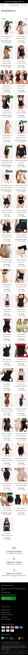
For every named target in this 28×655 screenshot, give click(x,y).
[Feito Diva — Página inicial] (14, 5)
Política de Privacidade (5, 648)
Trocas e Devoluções (6, 619)
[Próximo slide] (26, 1)
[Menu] (3, 5)
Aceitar (7, 652)
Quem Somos (4, 617)
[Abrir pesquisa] (22, 5)
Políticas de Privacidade (6, 614)
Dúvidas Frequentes (6, 610)
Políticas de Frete (5, 612)
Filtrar (4, 19)
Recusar (21, 652)
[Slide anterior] (1, 1)
